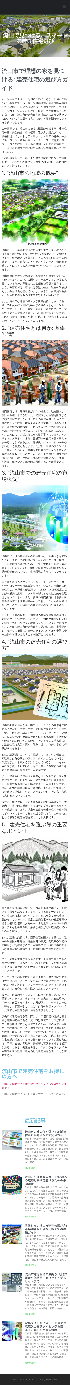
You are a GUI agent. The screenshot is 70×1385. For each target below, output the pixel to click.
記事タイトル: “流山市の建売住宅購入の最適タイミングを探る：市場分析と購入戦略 (45, 1326)
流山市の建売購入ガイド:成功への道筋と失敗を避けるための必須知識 (46, 1180)
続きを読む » (30, 1167)
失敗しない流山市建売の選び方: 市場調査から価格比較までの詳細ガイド (46, 1229)
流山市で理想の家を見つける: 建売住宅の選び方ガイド (35, 79)
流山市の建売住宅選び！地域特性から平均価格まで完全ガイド (45, 1133)
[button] (64, 6)
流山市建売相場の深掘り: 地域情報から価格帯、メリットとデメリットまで (46, 1277)
